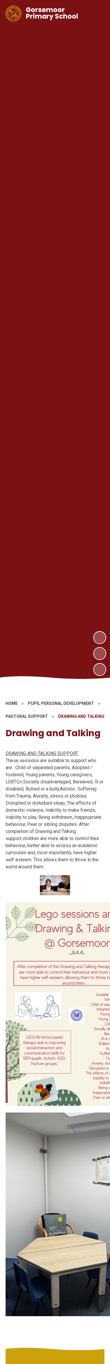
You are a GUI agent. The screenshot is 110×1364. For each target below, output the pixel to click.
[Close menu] (95, 13)
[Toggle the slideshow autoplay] (99, 669)
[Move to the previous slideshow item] (99, 653)
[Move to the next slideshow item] (99, 637)
